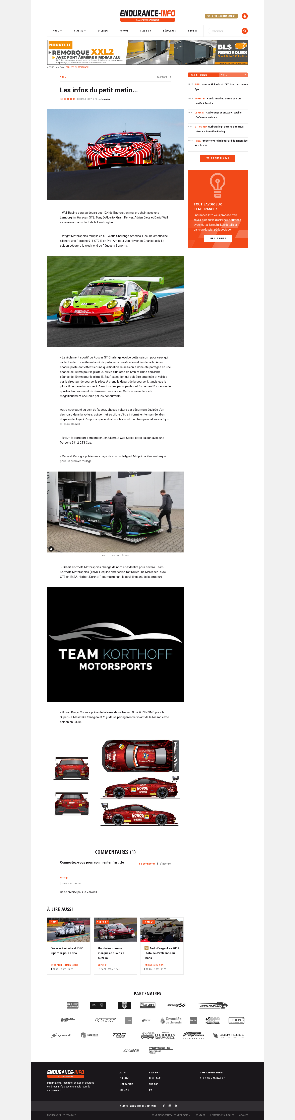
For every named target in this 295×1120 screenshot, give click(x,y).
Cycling (103, 30)
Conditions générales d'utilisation (171, 1115)
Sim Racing (126, 1084)
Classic (78, 30)
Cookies (243, 1115)
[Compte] (245, 16)
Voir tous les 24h (217, 158)
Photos (193, 30)
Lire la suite (218, 238)
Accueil (51, 67)
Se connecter (147, 863)
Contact (200, 1115)
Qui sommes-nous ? (212, 1078)
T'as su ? (145, 30)
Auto (56, 30)
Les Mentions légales (222, 1115)
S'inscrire (165, 863)
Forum (124, 30)
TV (150, 1090)
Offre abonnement (223, 16)
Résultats (169, 30)
